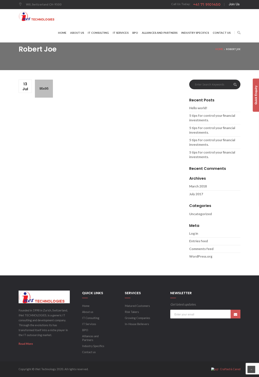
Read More (26, 343)
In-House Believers (137, 324)
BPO (85, 330)
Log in (193, 233)
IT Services (89, 324)
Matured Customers (137, 305)
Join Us (234, 4)
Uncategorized (200, 214)
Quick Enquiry (256, 95)
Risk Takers (132, 312)
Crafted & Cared (229, 369)
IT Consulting (90, 318)
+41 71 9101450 (207, 4)
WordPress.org (200, 256)
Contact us (89, 352)
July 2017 (196, 194)
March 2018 (198, 186)
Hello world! (198, 108)
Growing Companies (137, 318)
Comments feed (201, 249)
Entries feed (198, 241)
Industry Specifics (93, 346)
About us (87, 312)
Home (85, 305)
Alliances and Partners (90, 338)
